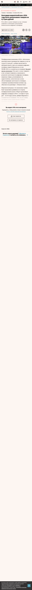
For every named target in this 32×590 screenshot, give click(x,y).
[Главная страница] (2, 1)
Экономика (9, 12)
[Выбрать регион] (21, 2)
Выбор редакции (5, 7)
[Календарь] (15, 2)
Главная (3, 12)
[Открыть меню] (30, 2)
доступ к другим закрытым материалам (16, 111)
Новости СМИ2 (5, 129)
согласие (17, 585)
